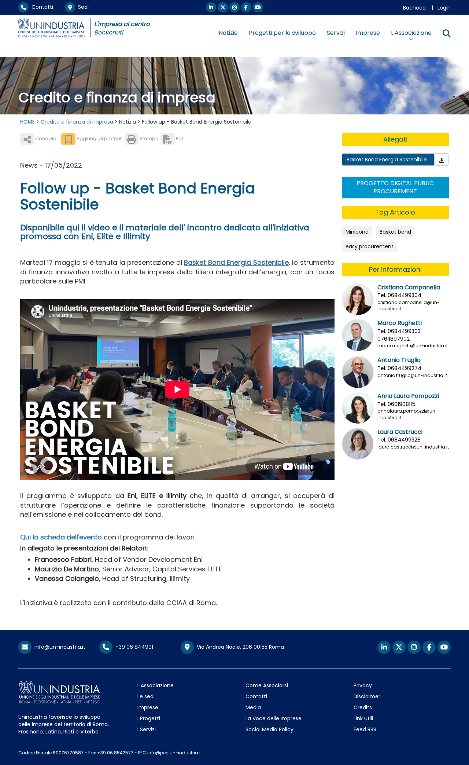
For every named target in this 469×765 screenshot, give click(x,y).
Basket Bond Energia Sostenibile (236, 262)
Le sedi (146, 696)
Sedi (82, 7)
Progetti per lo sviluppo (282, 33)
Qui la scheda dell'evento (61, 537)
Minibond (357, 231)
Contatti (41, 7)
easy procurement (370, 246)
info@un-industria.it (58, 647)
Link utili (363, 718)
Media (253, 707)
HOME (27, 121)
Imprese (368, 33)
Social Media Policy (269, 729)
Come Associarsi (266, 685)
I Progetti (148, 718)
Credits (363, 707)
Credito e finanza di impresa (77, 121)
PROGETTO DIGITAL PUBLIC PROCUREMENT (395, 187)
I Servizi (146, 729)
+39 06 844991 (132, 647)
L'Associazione (155, 685)
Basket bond (395, 231)
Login (444, 7)
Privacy (363, 685)
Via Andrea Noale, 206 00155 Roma (239, 647)
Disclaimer (367, 696)
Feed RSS (365, 729)
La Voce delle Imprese (273, 718)
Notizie (228, 33)
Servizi (336, 33)
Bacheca (414, 7)
